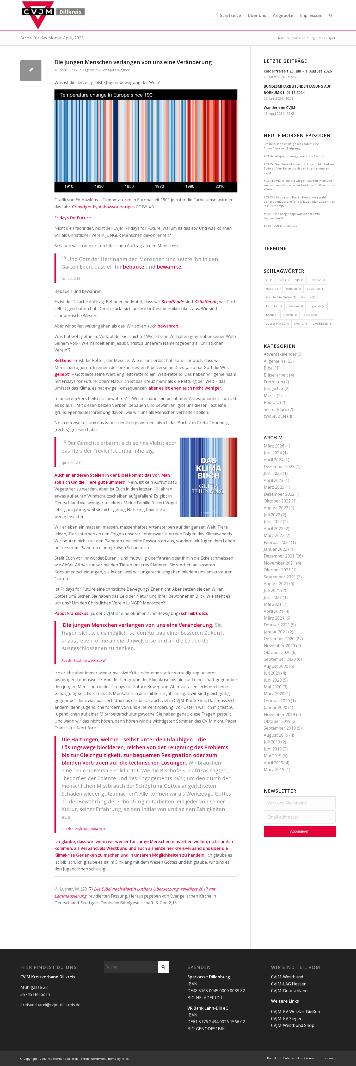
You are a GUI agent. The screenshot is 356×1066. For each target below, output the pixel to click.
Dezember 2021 (279, 556)
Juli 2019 (272, 742)
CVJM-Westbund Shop (292, 1025)
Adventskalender (280, 354)
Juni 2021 (273, 597)
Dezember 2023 (279, 466)
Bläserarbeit (276, 375)
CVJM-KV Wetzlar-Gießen (295, 1011)
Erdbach (293, 288)
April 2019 (273, 763)
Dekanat (317, 280)
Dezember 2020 (279, 638)
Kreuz (272, 315)
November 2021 (279, 563)
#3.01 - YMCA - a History (280, 226)
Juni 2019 (273, 749)
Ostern (290, 315)
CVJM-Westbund (287, 977)
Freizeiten (315, 288)
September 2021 (280, 577)
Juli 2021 (272, 590)
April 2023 (273, 480)
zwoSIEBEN (322, 323)
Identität (274, 306)
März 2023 (274, 487)
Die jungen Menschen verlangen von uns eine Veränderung (133, 62)
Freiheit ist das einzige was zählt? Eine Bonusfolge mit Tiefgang (291, 146)
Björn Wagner (119, 70)
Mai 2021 (272, 604)
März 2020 (274, 693)
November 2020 (279, 646)
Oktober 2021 (277, 570)
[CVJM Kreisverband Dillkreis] (53, 15)
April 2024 (273, 460)
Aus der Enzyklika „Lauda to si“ (84, 660)
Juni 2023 (273, 473)
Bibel (269, 368)
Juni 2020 (273, 680)
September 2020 (280, 659)
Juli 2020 (272, 673)
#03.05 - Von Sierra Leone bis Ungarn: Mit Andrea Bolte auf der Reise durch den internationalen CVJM (299, 168)
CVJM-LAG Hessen (288, 984)
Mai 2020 (272, 687)
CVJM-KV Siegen (287, 1018)
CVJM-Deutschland (289, 991)
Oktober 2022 (277, 501)
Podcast (309, 315)
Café (283, 280)
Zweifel (301, 323)
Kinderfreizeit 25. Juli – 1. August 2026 (298, 71)
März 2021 (274, 618)
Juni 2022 (273, 521)
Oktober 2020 (277, 652)
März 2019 (274, 769)
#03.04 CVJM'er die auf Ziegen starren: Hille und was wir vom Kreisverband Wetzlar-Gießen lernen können (299, 185)
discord (273, 288)
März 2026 (274, 446)
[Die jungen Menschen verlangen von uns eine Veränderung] (30, 70)
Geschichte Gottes (281, 297)
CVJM (298, 280)
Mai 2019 (272, 756)
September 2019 (280, 728)
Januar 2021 (275, 632)
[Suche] (331, 15)
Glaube (308, 297)
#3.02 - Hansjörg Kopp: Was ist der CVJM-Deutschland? (293, 216)
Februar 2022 (277, 542)
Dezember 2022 (279, 494)
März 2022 (274, 535)
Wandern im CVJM (279, 107)
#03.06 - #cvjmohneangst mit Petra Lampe (294, 156)
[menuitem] (230, 15)
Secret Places (277, 323)
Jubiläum (295, 306)
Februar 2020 (277, 701)
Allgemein (90, 70)
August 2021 (276, 583)
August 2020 (276, 666)
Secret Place (275, 409)
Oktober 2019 (277, 721)
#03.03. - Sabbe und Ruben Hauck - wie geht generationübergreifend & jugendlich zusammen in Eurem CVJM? (299, 201)
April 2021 (273, 611)
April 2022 (273, 528)
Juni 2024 (273, 453)
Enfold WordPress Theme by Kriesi (105, 1059)
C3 (269, 280)
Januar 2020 (275, 707)
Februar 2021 (277, 625)
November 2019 (279, 714)
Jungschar (316, 306)
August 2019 (276, 735)
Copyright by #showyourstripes (103, 207)
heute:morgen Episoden (297, 135)
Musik (270, 395)
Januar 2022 (275, 549)
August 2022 (276, 508)
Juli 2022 (272, 515)
